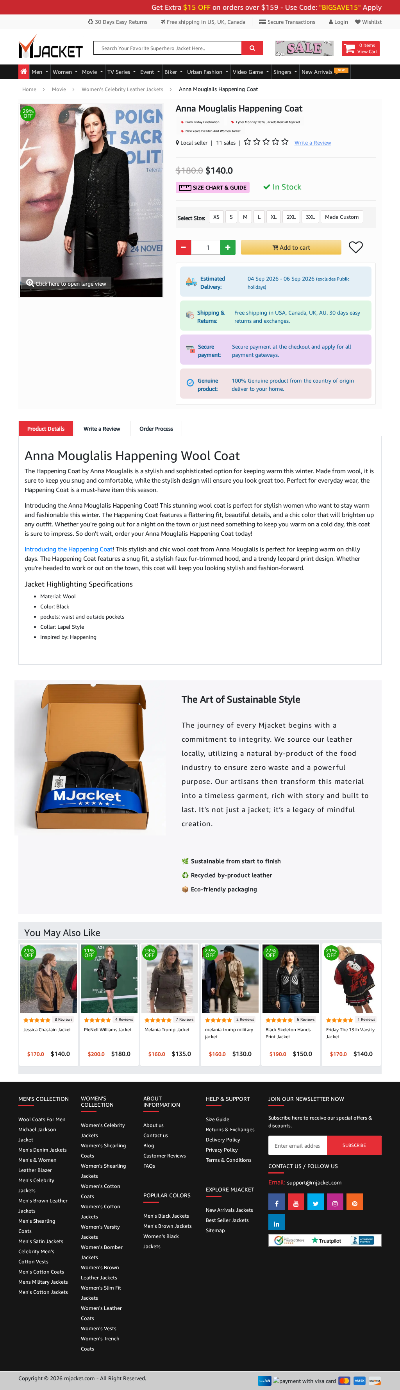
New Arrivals (323, 71)
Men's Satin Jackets (40, 1241)
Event (147, 71)
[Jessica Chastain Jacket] (49, 978)
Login (340, 21)
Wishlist (371, 21)
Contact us (155, 1135)
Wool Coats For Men (42, 1119)
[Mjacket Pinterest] (354, 1201)
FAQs (149, 1166)
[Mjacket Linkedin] (276, 1222)
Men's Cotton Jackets (43, 1292)
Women (63, 71)
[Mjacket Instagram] (335, 1201)
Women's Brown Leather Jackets (100, 1272)
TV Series (119, 71)
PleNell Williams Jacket (108, 1029)
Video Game (248, 71)
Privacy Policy (222, 1150)
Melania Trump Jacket (167, 1029)
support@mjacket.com (314, 1182)
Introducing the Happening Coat (68, 549)
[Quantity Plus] (228, 247)
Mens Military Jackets (43, 1282)
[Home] (23, 71)
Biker (171, 71)
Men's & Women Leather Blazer (37, 1165)
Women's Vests (98, 1328)
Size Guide (217, 1119)
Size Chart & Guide (218, 187)
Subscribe (354, 1145)
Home (29, 89)
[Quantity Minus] (183, 247)
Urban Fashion (205, 71)
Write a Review (102, 428)
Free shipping (205, 21)
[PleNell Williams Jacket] (109, 978)
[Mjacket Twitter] (315, 1201)
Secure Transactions (290, 21)
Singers (283, 71)
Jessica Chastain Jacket (47, 1029)
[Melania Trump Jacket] (170, 978)
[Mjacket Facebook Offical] (276, 1201)
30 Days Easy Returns (120, 21)
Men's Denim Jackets (42, 1150)
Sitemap (215, 1230)
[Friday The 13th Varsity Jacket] (351, 978)
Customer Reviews (164, 1155)
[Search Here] (252, 48)
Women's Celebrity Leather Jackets (122, 89)
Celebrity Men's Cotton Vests (36, 1256)
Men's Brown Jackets (167, 1226)
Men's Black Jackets (166, 1216)
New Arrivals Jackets (229, 1210)
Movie (90, 71)
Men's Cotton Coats (41, 1271)
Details (45, 428)
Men (38, 71)
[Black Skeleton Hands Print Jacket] (291, 978)
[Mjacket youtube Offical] (296, 1201)
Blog (148, 1145)
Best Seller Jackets (227, 1220)
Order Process (156, 428)
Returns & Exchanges (230, 1129)
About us (153, 1125)
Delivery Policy (223, 1139)
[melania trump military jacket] (230, 978)
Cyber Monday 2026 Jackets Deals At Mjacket (267, 122)
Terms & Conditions (229, 1160)
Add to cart (294, 247)
